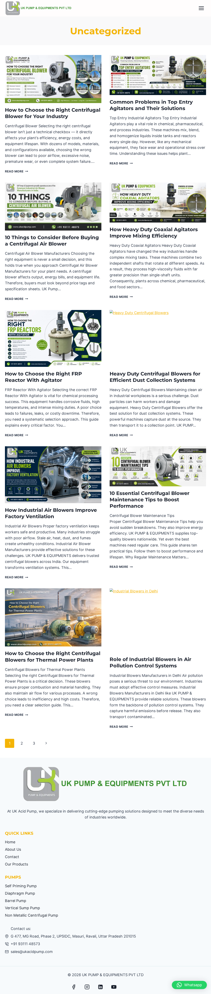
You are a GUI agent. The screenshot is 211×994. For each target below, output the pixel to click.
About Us (13, 849)
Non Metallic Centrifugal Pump (31, 915)
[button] (189, 985)
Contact (12, 857)
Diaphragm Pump (20, 893)
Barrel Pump (15, 901)
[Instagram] (87, 987)
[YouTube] (114, 987)
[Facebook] (74, 987)
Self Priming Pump (21, 886)
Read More (16, 171)
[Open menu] (201, 8)
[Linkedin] (100, 987)
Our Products (16, 864)
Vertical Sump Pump (22, 908)
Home (10, 842)
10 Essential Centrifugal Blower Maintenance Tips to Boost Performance (149, 499)
